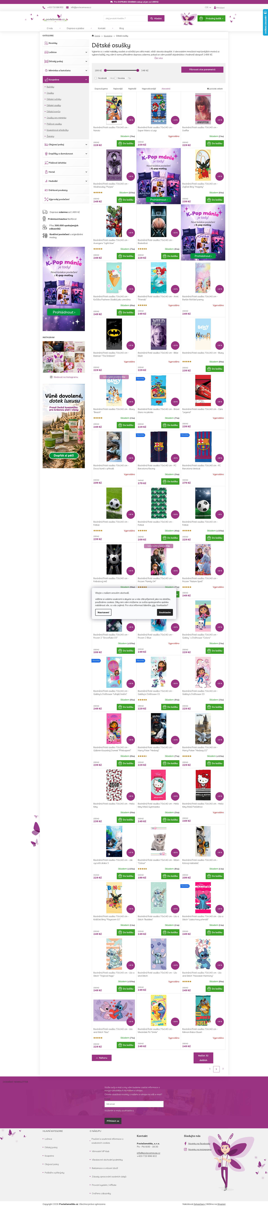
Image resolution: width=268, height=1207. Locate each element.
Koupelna (54, 79)
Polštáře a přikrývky (54, 1172)
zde (153, 605)
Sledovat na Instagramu (66, 377)
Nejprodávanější (149, 88)
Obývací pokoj (56, 144)
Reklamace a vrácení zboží (105, 1168)
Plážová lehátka (57, 162)
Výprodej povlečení (59, 199)
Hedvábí (53, 181)
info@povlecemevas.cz (148, 1152)
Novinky (53, 43)
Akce (112, 78)
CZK (207, 7)
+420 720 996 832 (147, 1156)
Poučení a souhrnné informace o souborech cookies (107, 1140)
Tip (129, 78)
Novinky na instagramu (199, 1149)
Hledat (158, 18)
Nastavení (103, 612)
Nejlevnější (118, 88)
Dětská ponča (53, 111)
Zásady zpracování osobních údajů (109, 1176)
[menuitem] (50, 28)
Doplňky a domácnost (61, 153)
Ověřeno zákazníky (101, 1193)
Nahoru (103, 1057)
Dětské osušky (54, 105)
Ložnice (53, 52)
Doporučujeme (101, 88)
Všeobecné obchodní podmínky (107, 1159)
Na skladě (102, 78)
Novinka (121, 78)
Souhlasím (165, 612)
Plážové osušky (54, 123)
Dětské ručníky (54, 99)
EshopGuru (199, 1204)
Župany (50, 136)
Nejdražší (132, 88)
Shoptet (221, 1204)
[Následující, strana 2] (216, 1069)
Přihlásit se (113, 1120)
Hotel (52, 171)
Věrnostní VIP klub (100, 1151)
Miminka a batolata (59, 70)
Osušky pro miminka (56, 117)
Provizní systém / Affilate (104, 1185)
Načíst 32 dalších (203, 1058)
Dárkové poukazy (58, 190)
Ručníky (50, 86)
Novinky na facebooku (199, 1143)
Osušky (50, 92)
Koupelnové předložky (58, 130)
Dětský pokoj (56, 61)
